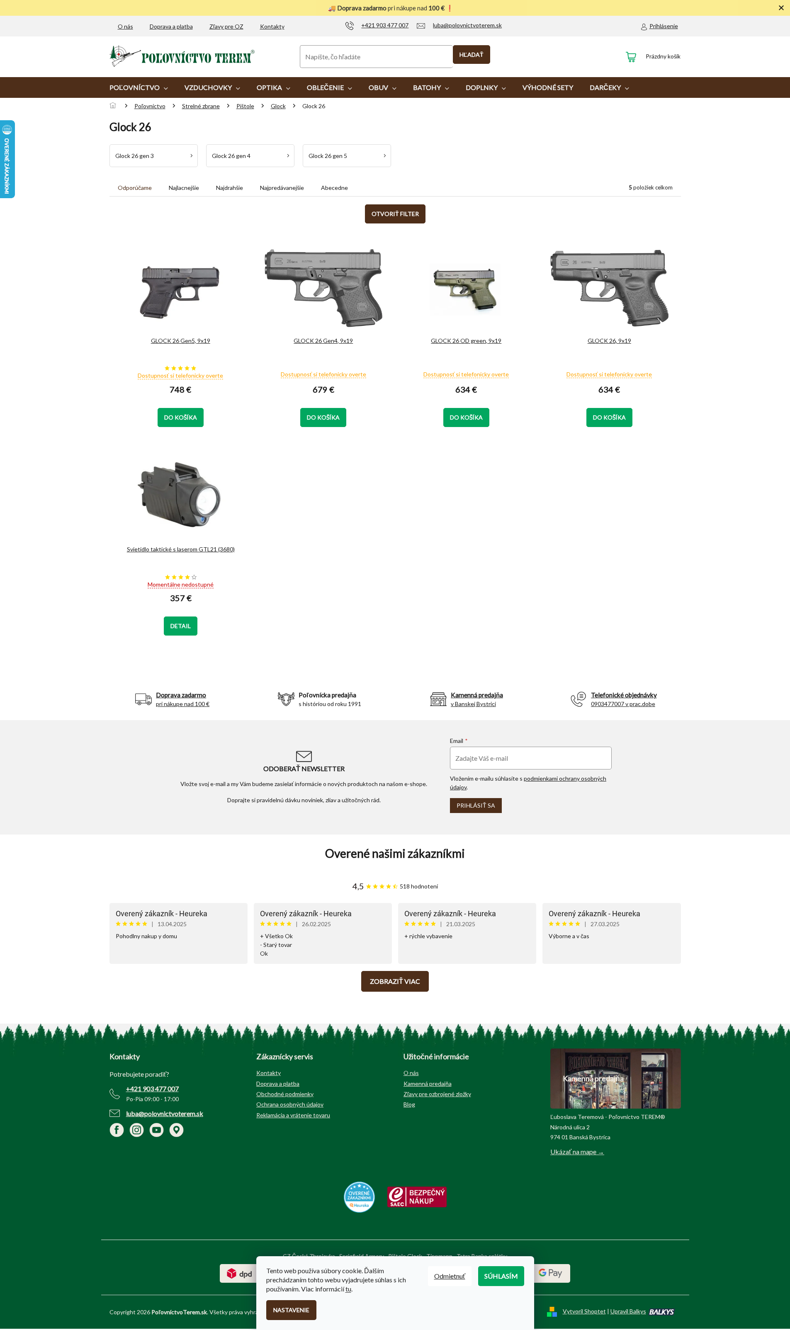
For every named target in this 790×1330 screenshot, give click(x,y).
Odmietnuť (449, 1276)
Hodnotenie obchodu (395, 853)
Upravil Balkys (628, 1311)
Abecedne (334, 187)
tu (348, 1289)
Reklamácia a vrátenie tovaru (293, 1115)
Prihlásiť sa (476, 805)
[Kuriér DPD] (239, 1272)
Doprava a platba (171, 26)
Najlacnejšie (184, 187)
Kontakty (272, 26)
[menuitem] (138, 87)
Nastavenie (291, 1309)
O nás (125, 26)
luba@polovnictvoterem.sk (164, 1113)
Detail (180, 625)
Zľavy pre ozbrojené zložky (437, 1093)
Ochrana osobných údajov (289, 1104)
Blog (409, 1104)
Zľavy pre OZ (226, 26)
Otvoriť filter (395, 213)
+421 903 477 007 (152, 1088)
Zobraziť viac (395, 981)
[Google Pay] (550, 1272)
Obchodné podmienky (285, 1093)
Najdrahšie (229, 187)
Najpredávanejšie (282, 187)
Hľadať (471, 54)
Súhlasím (501, 1276)
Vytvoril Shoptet (584, 1311)
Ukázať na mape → (577, 1151)
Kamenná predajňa (428, 1083)
